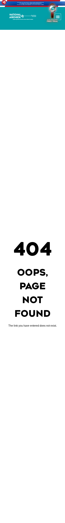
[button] (58, 17)
